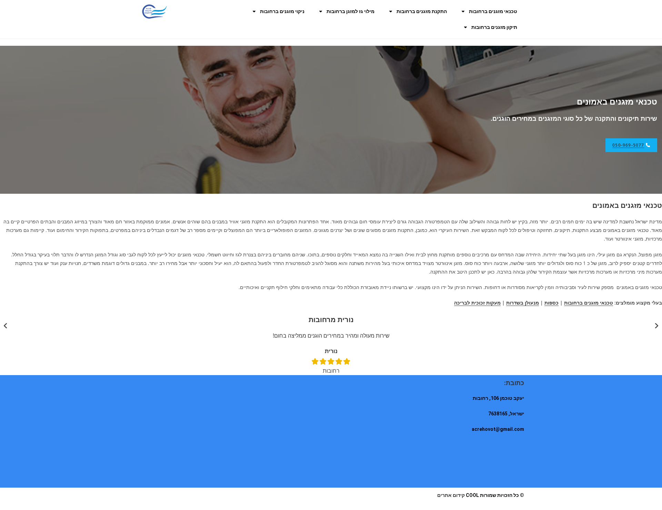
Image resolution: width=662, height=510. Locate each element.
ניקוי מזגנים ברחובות (282, 11)
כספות (551, 302)
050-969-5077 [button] (628, 145)
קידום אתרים (451, 495)
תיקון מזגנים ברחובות (494, 27)
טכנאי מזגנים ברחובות (493, 11)
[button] (5, 326)
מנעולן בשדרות (522, 302)
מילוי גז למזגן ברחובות (350, 11)
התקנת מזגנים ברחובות (422, 11)
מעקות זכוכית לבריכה (477, 302)
